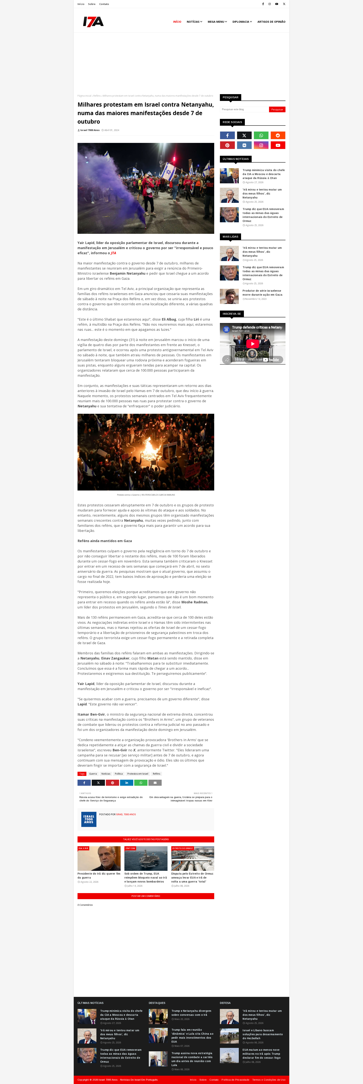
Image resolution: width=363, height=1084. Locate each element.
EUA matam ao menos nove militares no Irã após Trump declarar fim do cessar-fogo (261, 1053)
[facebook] (263, 4)
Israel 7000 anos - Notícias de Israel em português (128, 1079)
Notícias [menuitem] (193, 21)
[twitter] (283, 4)
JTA (113, 253)
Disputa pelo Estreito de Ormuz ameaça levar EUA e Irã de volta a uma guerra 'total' (192, 877)
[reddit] (278, 135)
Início (81, 4)
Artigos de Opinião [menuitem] (271, 21)
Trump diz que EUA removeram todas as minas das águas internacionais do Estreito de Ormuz (263, 215)
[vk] (244, 145)
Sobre (91, 4)
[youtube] (277, 4)
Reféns (97, 95)
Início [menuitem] (177, 21)
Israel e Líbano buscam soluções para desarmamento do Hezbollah (263, 1034)
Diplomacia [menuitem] (241, 21)
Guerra (93, 773)
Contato (104, 4)
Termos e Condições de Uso (268, 1079)
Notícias (106, 773)
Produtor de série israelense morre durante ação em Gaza (262, 292)
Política (119, 773)
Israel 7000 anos (90, 130)
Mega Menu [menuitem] (216, 21)
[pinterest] (227, 145)
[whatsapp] (261, 135)
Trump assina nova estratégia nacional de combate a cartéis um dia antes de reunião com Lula (192, 1059)
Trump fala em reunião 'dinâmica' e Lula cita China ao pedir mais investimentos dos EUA (192, 1035)
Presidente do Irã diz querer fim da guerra (99, 875)
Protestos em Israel (137, 773)
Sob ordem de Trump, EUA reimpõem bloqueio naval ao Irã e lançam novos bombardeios (145, 877)
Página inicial (84, 95)
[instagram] (269, 4)
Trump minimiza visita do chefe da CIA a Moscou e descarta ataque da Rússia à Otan (264, 174)
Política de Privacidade (235, 1079)
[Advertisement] (181, 63)
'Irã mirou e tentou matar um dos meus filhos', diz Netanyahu (262, 193)
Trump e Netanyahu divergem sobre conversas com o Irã (191, 1012)
